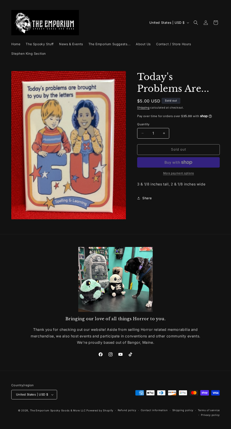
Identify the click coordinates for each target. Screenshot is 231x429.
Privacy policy (210, 415)
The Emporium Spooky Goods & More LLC (58, 410)
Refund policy (127, 410)
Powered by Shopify (99, 410)
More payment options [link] (178, 173)
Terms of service (209, 410)
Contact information (154, 410)
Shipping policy (183, 410)
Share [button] (147, 198)
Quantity (143, 124)
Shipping (143, 107)
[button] (196, 23)
